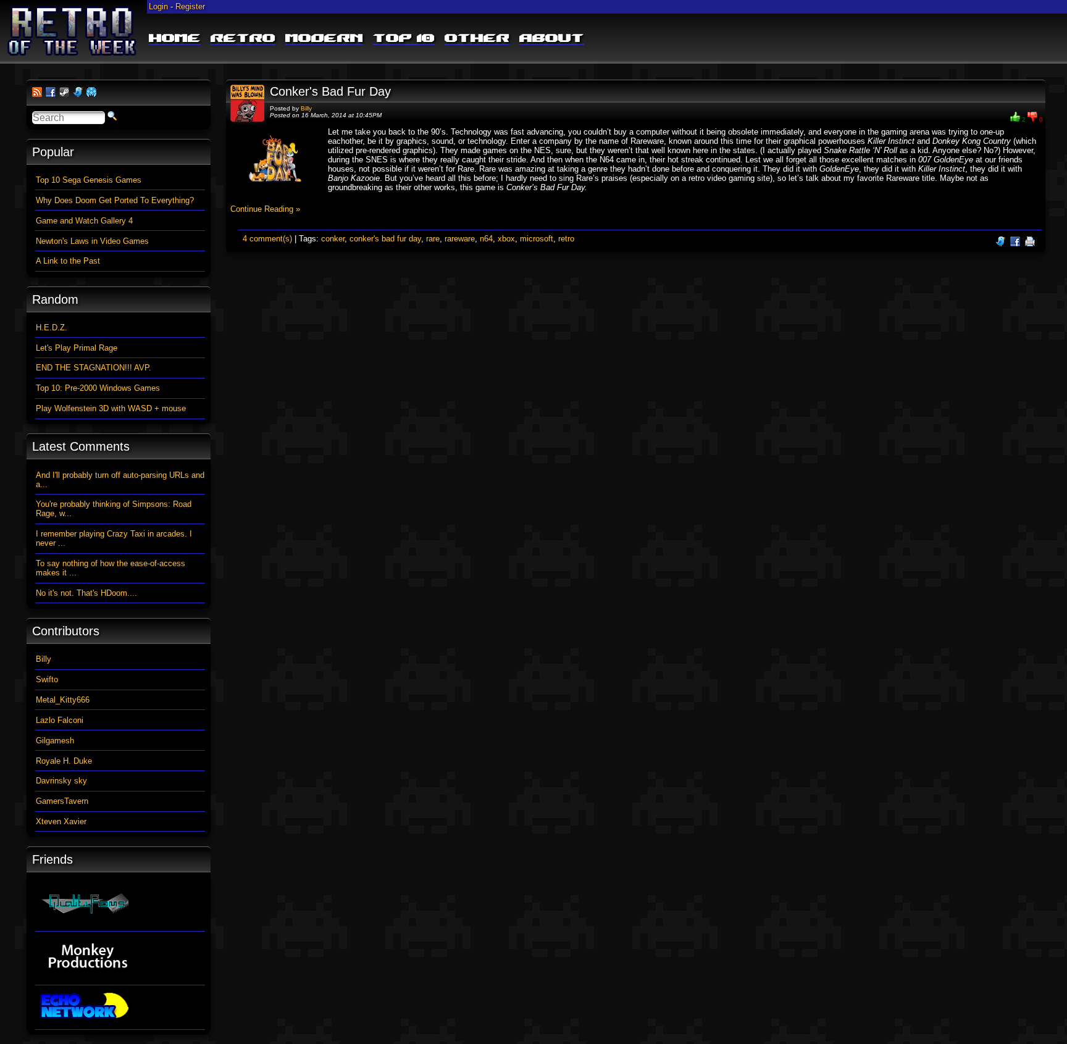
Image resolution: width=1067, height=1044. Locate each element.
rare (433, 238)
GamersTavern (62, 801)
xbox (506, 238)
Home (175, 39)
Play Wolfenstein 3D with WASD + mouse (111, 408)
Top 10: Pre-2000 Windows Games (98, 388)
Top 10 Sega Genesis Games (88, 180)
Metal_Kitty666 (63, 699)
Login (158, 6)
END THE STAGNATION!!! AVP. (93, 367)
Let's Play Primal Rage (76, 348)
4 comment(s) (267, 238)
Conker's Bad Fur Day (330, 91)
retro (566, 238)
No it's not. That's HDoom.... (86, 593)
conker (333, 238)
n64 (486, 238)
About (551, 39)
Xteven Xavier (61, 821)
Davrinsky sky (61, 780)
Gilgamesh (55, 740)
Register (190, 6)
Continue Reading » (265, 209)
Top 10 (404, 39)
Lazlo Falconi (59, 720)
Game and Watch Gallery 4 (84, 220)
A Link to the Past (68, 260)
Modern (324, 39)
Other (477, 39)
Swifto (47, 679)
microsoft (536, 238)
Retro (243, 39)
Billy (306, 108)
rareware (460, 238)
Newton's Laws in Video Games (92, 241)
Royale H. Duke (64, 761)
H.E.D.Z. (51, 327)
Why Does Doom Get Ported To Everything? (115, 200)
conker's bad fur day (385, 238)
